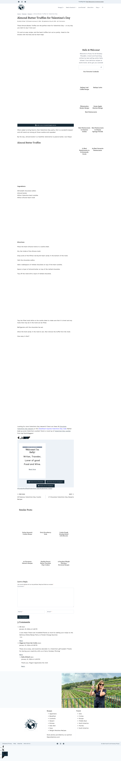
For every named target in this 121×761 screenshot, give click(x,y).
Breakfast (53, 716)
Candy (20, 488)
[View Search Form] (103, 7)
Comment (21, 586)
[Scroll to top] (117, 755)
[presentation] (27, 521)
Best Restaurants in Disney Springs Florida (98, 129)
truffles (25, 488)
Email (49, 611)
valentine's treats (46, 488)
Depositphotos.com (53, 737)
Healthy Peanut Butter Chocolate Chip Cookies (45, 563)
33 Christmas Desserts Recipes (27, 562)
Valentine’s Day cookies (63, 431)
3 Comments (61, 21)
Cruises (81, 716)
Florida (81, 726)
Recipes (24, 14)
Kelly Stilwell (22, 21)
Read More (32, 469)
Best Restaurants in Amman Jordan (84, 129)
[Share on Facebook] (3, 747)
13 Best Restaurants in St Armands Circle (84, 151)
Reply (21, 641)
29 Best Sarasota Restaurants (97, 149)
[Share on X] (3, 750)
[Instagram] (22, 1)
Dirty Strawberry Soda (45, 533)
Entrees (52, 723)
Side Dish (53, 726)
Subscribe (19, 743)
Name (20, 611)
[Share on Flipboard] (29, 438)
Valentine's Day (34, 488)
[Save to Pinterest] (5, 754)
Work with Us (27, 743)
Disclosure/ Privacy (7, 743)
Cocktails (53, 718)
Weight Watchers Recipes (58, 730)
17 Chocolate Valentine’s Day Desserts (61, 496)
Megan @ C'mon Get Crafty (28, 643)
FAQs (14, 743)
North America (84, 723)
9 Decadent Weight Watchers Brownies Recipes (64, 563)
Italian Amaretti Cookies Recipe (27, 533)
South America (84, 728)
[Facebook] (18, 1)
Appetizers (53, 714)
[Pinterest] (25, 1)
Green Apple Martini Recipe (98, 107)
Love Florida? (82, 7)
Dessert (30, 14)
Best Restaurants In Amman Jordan (95, 1)
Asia (80, 714)
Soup (51, 728)
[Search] (101, 67)
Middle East (83, 721)
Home (19, 14)
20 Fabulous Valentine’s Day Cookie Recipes (29, 497)
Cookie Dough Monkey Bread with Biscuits (63, 534)
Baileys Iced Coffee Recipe (84, 88)
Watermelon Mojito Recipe (84, 107)
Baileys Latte (97, 87)
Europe (81, 718)
